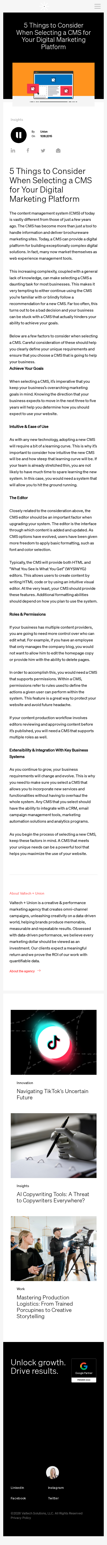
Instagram (56, 1487)
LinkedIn (17, 1487)
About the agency (22, 971)
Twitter (53, 1498)
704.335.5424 (20, 1439)
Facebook (18, 1498)
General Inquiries (20, 1445)
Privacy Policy (21, 1517)
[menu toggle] (97, 6)
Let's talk (14, 1474)
